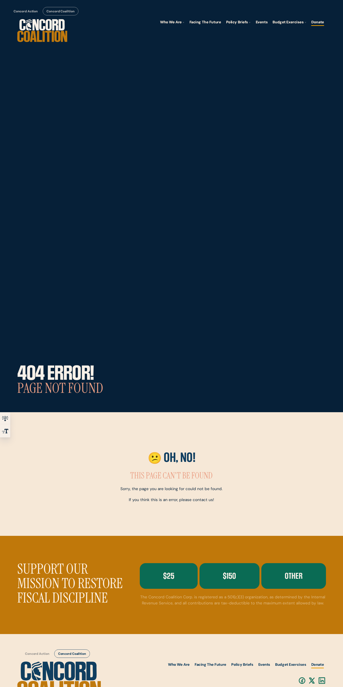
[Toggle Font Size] (5, 431)
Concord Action (25, 11)
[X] (312, 680)
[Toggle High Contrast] (5, 418)
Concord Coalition (60, 11)
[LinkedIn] (322, 680)
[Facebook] (302, 680)
